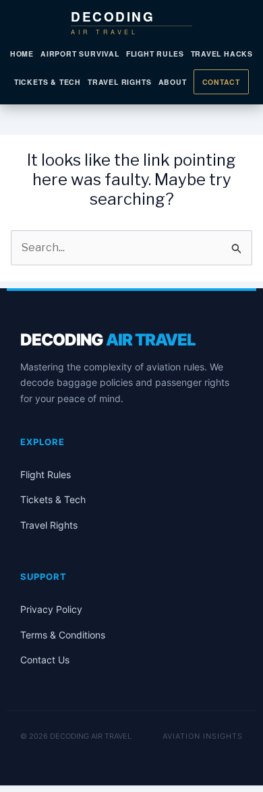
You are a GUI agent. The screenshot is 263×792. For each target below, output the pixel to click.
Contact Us (44, 659)
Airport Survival (79, 53)
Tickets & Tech (47, 82)
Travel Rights (119, 82)
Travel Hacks (222, 53)
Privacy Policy (51, 609)
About (172, 82)
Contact (221, 82)
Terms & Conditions (62, 634)
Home (22, 53)
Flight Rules (155, 53)
